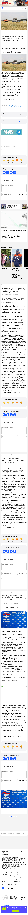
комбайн (15, 146)
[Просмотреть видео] (6, 258)
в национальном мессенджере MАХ (12, 121)
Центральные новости (6, 33)
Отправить (21, 194)
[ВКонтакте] (4, 172)
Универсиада (5, 442)
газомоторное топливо (6, 149)
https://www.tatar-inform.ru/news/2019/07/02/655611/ (11, 106)
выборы (3, 786)
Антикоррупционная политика (9, 904)
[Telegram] (11, 172)
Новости (18, 833)
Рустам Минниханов (6, 146)
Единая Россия (11, 786)
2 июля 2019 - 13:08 (5, 42)
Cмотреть (15, 911)
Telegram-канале (15, 114)
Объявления (11, 833)
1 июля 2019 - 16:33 (5, 294)
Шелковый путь (5, 578)
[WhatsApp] (14, 172)
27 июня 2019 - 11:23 (5, 603)
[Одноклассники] (7, 172)
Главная (3, 833)
